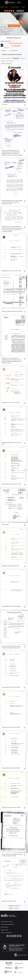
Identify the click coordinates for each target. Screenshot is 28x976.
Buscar (21, 21)
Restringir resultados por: (14, 38)
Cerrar (11, 41)
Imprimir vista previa (7, 58)
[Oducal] (19, 971)
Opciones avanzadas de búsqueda (12, 54)
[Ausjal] (9, 963)
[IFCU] (8, 971)
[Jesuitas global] (19, 967)
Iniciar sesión (20, 10)
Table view (23, 58)
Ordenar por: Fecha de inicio (7, 60)
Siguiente (16, 908)
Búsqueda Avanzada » (14, 25)
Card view (16, 58)
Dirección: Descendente (6, 63)
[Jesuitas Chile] (9, 967)
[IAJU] (19, 963)
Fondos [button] (23, 7)
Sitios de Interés (14, 7)
